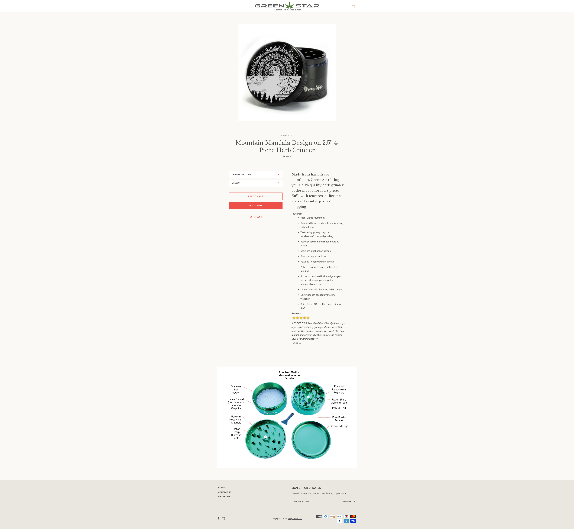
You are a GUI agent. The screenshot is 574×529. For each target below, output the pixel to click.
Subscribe (347, 502)
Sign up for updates (306, 488)
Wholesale (224, 497)
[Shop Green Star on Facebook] (218, 518)
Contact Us (224, 492)
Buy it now (255, 205)
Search (222, 488)
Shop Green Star (295, 518)
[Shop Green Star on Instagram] (223, 518)
